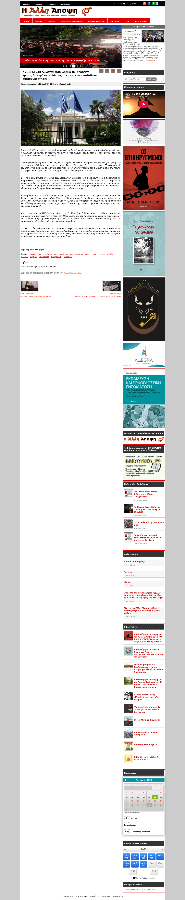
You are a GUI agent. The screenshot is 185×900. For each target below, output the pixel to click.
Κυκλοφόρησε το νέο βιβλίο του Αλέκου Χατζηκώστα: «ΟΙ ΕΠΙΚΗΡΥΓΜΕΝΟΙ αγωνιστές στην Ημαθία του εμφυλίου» (148, 638)
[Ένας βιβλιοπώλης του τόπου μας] (128, 528)
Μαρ (143, 856)
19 (138, 801)
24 (126, 805)
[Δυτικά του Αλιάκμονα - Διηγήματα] (128, 738)
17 (126, 801)
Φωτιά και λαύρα (131, 31)
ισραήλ (33, 254)
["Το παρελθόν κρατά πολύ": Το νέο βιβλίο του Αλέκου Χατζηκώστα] (128, 713)
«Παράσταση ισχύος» (134, 561)
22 (155, 801)
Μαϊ (160, 856)
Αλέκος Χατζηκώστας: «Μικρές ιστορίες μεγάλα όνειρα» (146, 697)
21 (149, 801)
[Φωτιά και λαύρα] (153, 42)
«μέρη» (87, 254)
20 (144, 801)
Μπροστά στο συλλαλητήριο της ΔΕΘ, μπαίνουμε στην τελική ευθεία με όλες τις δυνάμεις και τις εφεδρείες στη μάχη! (143, 595)
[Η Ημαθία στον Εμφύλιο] (128, 750)
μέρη (39, 254)
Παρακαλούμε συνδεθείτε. (73, 273)
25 (132, 805)
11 (132, 797)
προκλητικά (47, 254)
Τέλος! (127, 582)
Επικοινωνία (65, 4)
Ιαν (126, 856)
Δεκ (154, 871)
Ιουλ (135, 864)
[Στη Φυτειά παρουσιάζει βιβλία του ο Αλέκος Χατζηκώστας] (128, 497)
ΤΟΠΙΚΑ (26, 21)
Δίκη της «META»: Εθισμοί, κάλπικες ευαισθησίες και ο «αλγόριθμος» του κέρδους (142, 610)
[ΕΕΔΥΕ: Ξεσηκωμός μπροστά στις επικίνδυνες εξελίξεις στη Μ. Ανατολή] (111, 291)
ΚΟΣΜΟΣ (51, 21)
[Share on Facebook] (119, 71)
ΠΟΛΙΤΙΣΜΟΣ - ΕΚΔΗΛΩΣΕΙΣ (71, 21)
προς (94, 254)
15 (155, 797)
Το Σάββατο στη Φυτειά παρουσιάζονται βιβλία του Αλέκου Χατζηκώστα (147, 537)
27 (144, 805)
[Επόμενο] (162, 780)
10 (126, 797)
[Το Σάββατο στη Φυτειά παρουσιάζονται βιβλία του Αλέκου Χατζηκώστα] (128, 541)
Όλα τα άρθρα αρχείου (145, 878)
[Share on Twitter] (113, 71)
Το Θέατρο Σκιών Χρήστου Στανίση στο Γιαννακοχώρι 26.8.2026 (147, 509)
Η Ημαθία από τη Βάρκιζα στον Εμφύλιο (146, 758)
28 (149, 805)
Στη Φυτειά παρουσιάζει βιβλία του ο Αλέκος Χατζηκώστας (146, 494)
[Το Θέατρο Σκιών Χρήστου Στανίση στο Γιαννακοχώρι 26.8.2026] (128, 513)
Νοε (133, 871)
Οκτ (160, 863)
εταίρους (102, 254)
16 (161, 797)
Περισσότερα (150, 60)
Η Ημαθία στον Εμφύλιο (145, 745)
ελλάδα (110, 254)
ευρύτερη (79, 254)
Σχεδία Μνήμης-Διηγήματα (147, 720)
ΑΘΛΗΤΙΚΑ (114, 21)
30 (161, 805)
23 (161, 801)
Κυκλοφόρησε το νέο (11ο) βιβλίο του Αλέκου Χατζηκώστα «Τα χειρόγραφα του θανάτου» (148, 653)
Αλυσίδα (128, 572)
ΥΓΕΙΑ (127, 21)
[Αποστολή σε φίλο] (107, 71)
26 (138, 805)
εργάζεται (33, 257)
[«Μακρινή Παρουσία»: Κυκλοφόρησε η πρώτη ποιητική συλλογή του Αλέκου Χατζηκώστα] (128, 670)
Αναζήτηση (52, 4)
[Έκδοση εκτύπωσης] (101, 71)
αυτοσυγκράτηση (61, 254)
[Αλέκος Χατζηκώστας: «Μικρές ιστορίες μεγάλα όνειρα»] (128, 700)
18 (132, 801)
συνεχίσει (24, 257)
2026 (143, 849)
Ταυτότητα (38, 4)
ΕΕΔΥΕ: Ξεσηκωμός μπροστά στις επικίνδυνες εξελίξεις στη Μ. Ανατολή (98, 296)
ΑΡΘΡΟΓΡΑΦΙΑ (141, 21)
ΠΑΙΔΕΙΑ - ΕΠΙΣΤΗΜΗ (96, 21)
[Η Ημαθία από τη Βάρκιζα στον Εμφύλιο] (128, 763)
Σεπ (152, 863)
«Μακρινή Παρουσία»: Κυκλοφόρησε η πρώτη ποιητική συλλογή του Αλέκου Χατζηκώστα (148, 668)
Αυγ (143, 864)
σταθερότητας (56, 257)
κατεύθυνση (44, 257)
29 (155, 805)
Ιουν (126, 864)
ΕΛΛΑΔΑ (38, 21)
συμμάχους (68, 257)
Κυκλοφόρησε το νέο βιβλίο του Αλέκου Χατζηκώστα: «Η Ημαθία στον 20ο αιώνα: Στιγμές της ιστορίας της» (148, 683)
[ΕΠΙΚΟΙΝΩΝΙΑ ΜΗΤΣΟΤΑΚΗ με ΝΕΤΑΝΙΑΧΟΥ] (29, 291)
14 (149, 797)
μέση (71, 254)
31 (126, 809)
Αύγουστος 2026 (144, 780)
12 (138, 797)
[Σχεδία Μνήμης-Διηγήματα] (128, 725)
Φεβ (135, 856)
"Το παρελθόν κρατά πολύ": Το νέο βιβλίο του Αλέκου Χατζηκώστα (148, 709)
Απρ (151, 856)
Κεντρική (26, 4)
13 (144, 797)
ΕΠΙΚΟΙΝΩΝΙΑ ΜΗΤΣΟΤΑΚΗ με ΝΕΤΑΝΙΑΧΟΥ (36, 296)
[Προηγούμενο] (125, 780)
